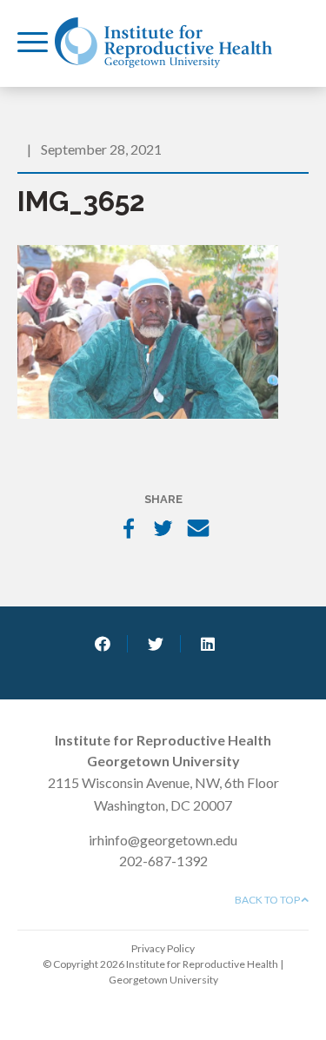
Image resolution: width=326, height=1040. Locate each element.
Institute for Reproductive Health (163, 42)
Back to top (268, 899)
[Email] (198, 530)
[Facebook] (128, 530)
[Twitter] (163, 530)
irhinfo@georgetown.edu (163, 839)
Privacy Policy (163, 948)
